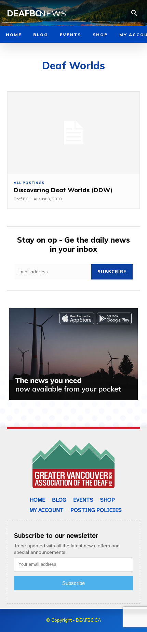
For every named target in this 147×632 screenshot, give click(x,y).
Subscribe (111, 271)
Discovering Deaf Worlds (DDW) (63, 190)
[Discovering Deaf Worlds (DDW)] (73, 132)
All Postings (29, 183)
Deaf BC (21, 199)
